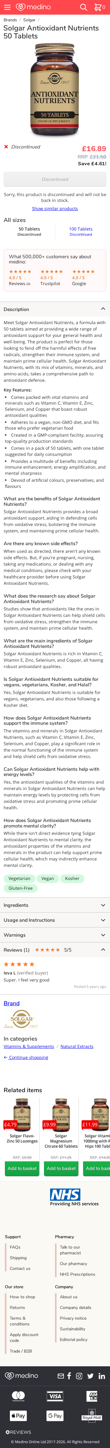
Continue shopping (28, 1057)
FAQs (15, 1247)
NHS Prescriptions (77, 1274)
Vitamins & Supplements (29, 1046)
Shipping (18, 1258)
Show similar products (55, 208)
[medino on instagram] (78, 1376)
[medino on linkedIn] (101, 1376)
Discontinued (55, 179)
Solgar (29, 20)
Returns (17, 1307)
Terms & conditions (20, 1321)
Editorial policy (73, 1340)
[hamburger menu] (7, 7)
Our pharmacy (73, 1264)
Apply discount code (24, 1337)
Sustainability (72, 1329)
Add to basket (22, 1168)
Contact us (20, 1268)
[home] (40, 7)
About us (69, 1297)
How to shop (22, 1297)
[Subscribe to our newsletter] (60, 1376)
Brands (10, 20)
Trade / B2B (21, 1351)
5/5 (38, 949)
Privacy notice (73, 1318)
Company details (75, 1307)
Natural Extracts (77, 1046)
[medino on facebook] (67, 1376)
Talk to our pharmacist (70, 1250)
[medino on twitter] (89, 1376)
